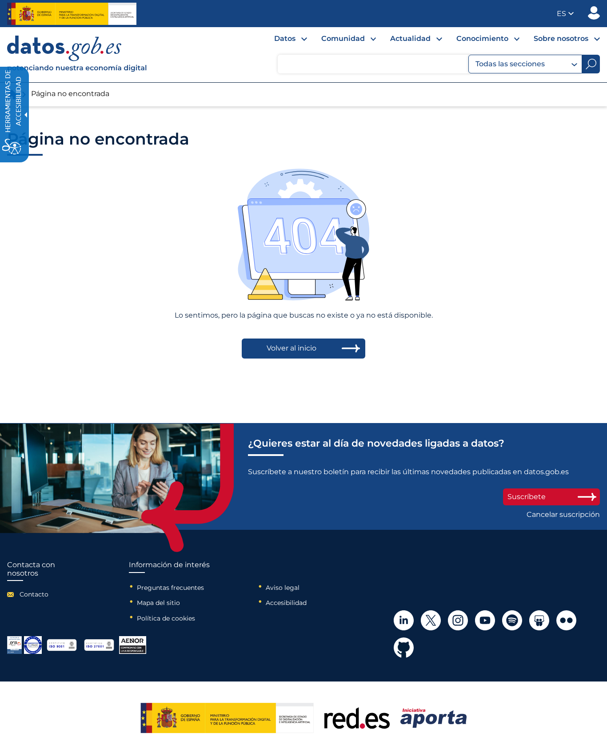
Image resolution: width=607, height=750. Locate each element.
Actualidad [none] (410, 38)
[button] (565, 13)
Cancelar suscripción (563, 515)
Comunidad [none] (343, 38)
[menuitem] (283, 41)
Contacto (34, 594)
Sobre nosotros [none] (561, 38)
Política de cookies (166, 618)
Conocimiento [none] (482, 38)
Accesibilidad (286, 603)
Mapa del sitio (158, 603)
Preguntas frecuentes (170, 588)
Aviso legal (283, 588)
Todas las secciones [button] (510, 64)
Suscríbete (526, 496)
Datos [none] (285, 38)
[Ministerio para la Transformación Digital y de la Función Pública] (71, 14)
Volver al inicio (291, 348)
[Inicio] (77, 55)
